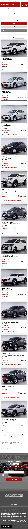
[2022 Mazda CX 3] (14, 278)
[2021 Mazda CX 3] (14, 311)
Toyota (3, 445)
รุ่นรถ (15, 18)
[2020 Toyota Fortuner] (14, 343)
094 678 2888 (22, 4)
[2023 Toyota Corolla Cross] (14, 409)
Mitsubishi (15, 443)
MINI (11, 443)
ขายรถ (14, 502)
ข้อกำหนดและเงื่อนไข (16, 476)
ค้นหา (14, 23)
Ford (3, 442)
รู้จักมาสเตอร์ (14, 504)
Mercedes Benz (5, 443)
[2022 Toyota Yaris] (14, 146)
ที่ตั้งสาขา (14, 1)
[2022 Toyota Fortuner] (14, 376)
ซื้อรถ (14, 499)
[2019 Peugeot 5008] (14, 48)
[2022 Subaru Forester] (14, 212)
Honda (6, 442)
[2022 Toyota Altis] (14, 81)
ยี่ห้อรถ (2, 18)
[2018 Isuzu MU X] (14, 179)
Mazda (18, 442)
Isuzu (14, 442)
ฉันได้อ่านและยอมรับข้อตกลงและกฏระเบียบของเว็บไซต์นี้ (15, 475)
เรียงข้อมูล (11, 37)
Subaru (7, 445)
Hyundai (10, 442)
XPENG (15, 445)
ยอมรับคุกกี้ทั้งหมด (6, 526)
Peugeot (20, 443)
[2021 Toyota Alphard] (14, 245)
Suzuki (11, 445)
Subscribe (14, 479)
